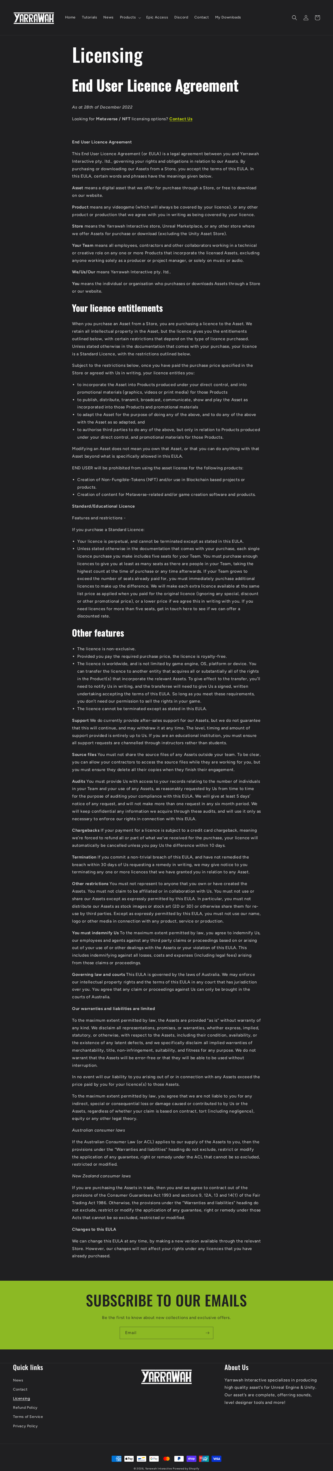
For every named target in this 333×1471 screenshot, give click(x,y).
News (18, 1380)
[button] (130, 17)
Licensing (21, 1398)
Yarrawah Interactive (158, 1468)
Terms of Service (28, 1417)
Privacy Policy (25, 1426)
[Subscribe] (207, 1333)
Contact (20, 1389)
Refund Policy (25, 1407)
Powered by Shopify (186, 1468)
